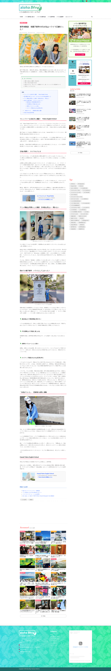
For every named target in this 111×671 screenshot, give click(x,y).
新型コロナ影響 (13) (75, 220)
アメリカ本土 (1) (86, 190)
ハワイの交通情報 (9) (75, 205)
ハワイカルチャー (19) (75, 207)
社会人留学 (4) (74, 224)
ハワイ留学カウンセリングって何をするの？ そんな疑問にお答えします (42, 612)
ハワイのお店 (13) (85, 203)
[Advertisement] (68, 7)
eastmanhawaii (81, 660)
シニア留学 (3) (84, 198)
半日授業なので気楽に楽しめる (33, 104)
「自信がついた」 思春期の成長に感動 (32, 110)
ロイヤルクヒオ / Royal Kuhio (45, 196)
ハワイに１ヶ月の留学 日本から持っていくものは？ (42, 597)
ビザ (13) (86, 211)
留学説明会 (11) (82, 222)
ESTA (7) (73, 183)
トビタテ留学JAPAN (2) (75, 201)
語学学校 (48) (81, 226)
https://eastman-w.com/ (25, 651)
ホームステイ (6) (84, 213)
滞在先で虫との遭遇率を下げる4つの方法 (27, 570)
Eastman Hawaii (73, 660)
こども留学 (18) (84, 188)
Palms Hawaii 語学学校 (29, 112)
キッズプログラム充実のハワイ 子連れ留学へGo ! (58, 584)
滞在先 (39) (73, 222)
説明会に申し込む (84, 83)
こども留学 (24, 499)
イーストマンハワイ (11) (75, 192)
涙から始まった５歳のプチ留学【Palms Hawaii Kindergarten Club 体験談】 (38, 495)
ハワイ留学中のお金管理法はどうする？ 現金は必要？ (42, 570)
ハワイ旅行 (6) (82, 209)
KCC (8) (81, 186)
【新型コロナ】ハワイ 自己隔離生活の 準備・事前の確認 (58, 611)
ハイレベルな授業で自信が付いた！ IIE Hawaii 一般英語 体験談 (42, 542)
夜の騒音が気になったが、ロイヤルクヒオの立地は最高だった (37, 96)
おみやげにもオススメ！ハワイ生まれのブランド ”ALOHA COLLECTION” (84, 110)
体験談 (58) (73, 216)
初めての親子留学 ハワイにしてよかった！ (33, 100)
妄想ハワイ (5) (74, 218)
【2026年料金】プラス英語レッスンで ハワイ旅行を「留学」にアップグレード (84, 135)
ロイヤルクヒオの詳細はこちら (45, 199)
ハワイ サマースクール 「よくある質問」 (31, 494)
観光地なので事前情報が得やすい (34, 102)
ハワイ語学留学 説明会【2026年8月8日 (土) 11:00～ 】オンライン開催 (27, 542)
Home (21, 16)
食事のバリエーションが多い (33, 106)
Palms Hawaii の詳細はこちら (45, 477)
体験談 (31, 499)
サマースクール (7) (74, 198)
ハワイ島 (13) (73, 209)
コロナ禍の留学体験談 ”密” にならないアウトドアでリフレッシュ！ (27, 611)
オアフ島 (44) (86, 192)
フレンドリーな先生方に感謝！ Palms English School (36, 94)
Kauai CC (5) (73, 186)
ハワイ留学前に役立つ (30, 16)
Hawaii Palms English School (45, 473)
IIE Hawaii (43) (81, 183)
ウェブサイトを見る (80, 54)
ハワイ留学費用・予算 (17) (76, 211)
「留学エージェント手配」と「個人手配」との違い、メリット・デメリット (27, 584)
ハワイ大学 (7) (86, 207)
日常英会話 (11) (85, 220)
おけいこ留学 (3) (74, 188)
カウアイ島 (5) (74, 194)
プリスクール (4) (74, 213)
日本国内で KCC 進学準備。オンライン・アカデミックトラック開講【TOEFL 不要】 (42, 557)
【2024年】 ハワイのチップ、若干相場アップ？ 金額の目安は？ (58, 542)
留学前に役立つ (23, 22)
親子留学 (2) (73, 226)
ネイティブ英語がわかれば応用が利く (35, 108)
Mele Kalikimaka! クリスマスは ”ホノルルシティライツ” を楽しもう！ (27, 597)
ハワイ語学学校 (51, 16)
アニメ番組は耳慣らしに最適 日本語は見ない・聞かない (36, 98)
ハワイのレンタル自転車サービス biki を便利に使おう (57, 597)
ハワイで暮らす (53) (75, 203)
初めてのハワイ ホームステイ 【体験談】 (31, 490)
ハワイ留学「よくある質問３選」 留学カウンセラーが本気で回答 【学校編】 (84, 127)
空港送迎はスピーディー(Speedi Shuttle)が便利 (26, 556)
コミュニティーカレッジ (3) (76, 196)
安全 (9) (81, 218)
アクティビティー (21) (75, 190)
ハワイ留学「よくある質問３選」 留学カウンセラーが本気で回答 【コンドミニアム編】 (84, 119)
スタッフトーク (68, 16)
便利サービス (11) (82, 216)
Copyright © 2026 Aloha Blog (25, 668)
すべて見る (43, 616)
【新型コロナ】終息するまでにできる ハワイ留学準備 (58, 570)
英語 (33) (82, 224)
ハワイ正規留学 (60, 16)
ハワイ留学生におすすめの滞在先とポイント (32, 492)
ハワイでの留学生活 (41, 16)
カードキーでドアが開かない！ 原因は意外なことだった (58, 556)
